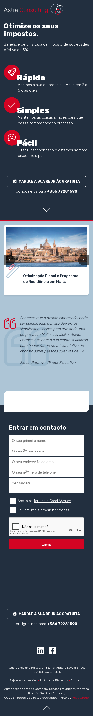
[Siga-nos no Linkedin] (40, 652)
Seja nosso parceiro (23, 680)
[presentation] (9, 260)
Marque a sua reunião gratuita (48, 181)
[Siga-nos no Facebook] (52, 652)
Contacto (77, 680)
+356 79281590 (62, 191)
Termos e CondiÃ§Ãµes (52, 501)
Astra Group (80, 697)
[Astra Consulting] (33, 9)
